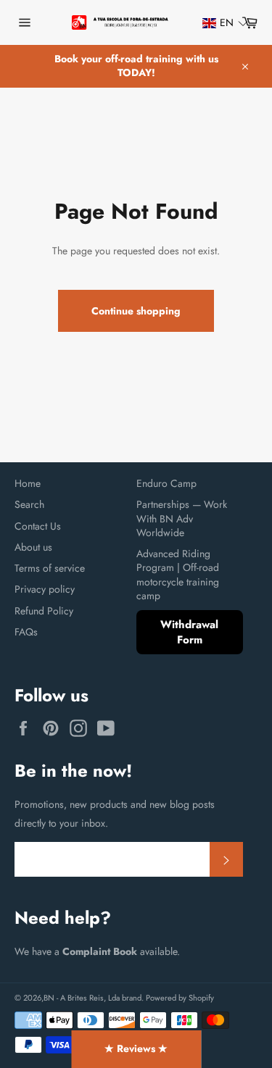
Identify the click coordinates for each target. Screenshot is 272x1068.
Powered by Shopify (180, 998)
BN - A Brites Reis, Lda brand (92, 998)
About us (33, 547)
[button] (218, 23)
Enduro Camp (166, 483)
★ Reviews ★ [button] (136, 1048)
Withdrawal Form (189, 632)
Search (29, 504)
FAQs (26, 632)
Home (28, 483)
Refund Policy (44, 611)
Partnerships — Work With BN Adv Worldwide (181, 518)
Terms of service (50, 568)
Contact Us (38, 526)
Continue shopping (136, 311)
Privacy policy (45, 589)
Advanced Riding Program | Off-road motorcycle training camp (177, 574)
